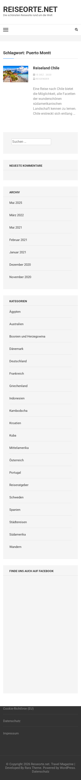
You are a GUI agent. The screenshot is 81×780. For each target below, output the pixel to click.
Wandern (15, 547)
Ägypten (15, 312)
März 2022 (16, 215)
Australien (16, 324)
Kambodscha (18, 411)
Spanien (14, 510)
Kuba (12, 435)
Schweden (16, 497)
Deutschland (18, 361)
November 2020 (20, 277)
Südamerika (17, 534)
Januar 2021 (17, 252)
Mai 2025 (15, 203)
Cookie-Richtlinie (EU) (18, 708)
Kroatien (15, 423)
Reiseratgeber (18, 485)
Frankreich (16, 373)
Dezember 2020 (20, 265)
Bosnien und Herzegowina (27, 336)
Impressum (11, 733)
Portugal (15, 472)
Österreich (16, 460)
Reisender (42, 79)
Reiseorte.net (30, 9)
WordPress (67, 768)
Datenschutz (11, 721)
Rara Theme (33, 768)
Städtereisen (18, 522)
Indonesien (17, 398)
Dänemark (16, 349)
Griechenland (18, 386)
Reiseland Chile (46, 68)
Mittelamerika (19, 448)
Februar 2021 (18, 240)
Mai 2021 (15, 227)
